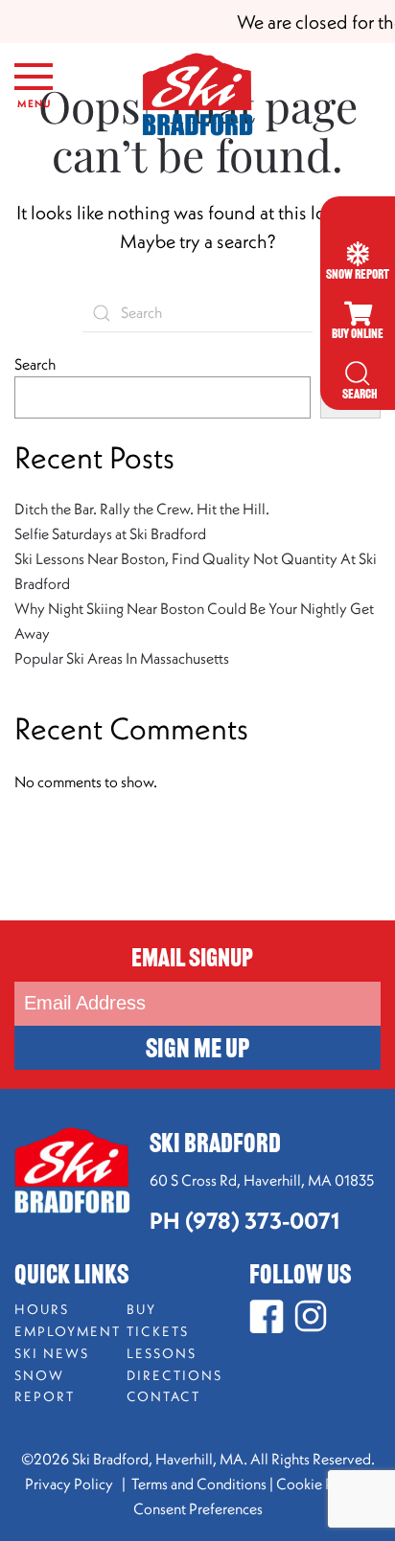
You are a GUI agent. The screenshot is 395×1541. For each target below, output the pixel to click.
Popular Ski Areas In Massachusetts (121, 658)
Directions (173, 1375)
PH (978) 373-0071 (244, 1220)
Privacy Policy (70, 1483)
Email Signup (192, 960)
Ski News (51, 1353)
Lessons (162, 1353)
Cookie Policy (320, 1483)
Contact (163, 1396)
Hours (41, 1309)
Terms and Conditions (199, 1483)
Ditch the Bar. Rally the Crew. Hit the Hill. (141, 508)
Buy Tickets (158, 1320)
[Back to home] (197, 95)
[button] (33, 95)
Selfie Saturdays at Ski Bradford (110, 533)
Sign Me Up (197, 1050)
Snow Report (44, 1386)
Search (35, 364)
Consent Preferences (198, 1508)
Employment (60, 1331)
